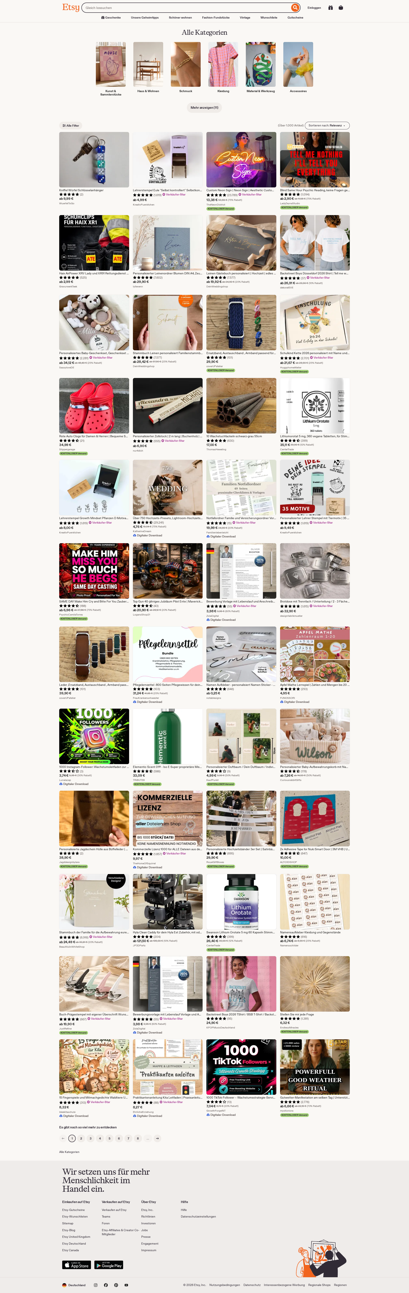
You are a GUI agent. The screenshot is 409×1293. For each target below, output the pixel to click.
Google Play (108, 1265)
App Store (76, 1265)
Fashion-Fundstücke (216, 17)
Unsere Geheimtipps (145, 17)
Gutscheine (295, 17)
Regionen (340, 1285)
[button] (74, 1285)
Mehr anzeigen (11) (204, 108)
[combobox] (185, 8)
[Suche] (295, 8)
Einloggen (314, 7)
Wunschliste (269, 17)
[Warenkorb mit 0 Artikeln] (341, 8)
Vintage (245, 17)
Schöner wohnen (180, 17)
